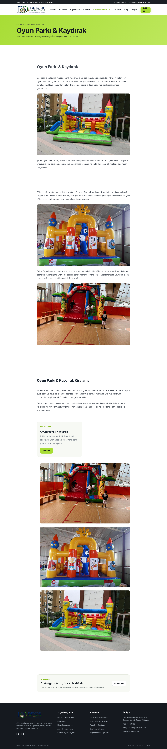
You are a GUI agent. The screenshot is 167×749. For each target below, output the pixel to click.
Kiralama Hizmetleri (101, 10)
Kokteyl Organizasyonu (66, 733)
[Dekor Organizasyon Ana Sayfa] (30, 10)
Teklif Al (145, 9)
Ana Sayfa (20, 24)
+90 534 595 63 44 (119, 2)
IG (18, 734)
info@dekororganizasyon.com (140, 2)
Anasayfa (52, 10)
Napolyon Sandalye (97, 725)
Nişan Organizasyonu (65, 725)
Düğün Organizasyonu (65, 717)
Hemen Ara (119, 683)
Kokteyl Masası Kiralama (99, 721)
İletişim (134, 10)
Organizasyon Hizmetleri (80, 10)
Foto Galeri (117, 10)
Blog (126, 10)
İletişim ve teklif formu (131, 732)
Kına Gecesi (61, 721)
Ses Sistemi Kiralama (97, 729)
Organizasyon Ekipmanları (100, 733)
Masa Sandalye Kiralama (99, 717)
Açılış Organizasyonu (65, 729)
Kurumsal (63, 10)
